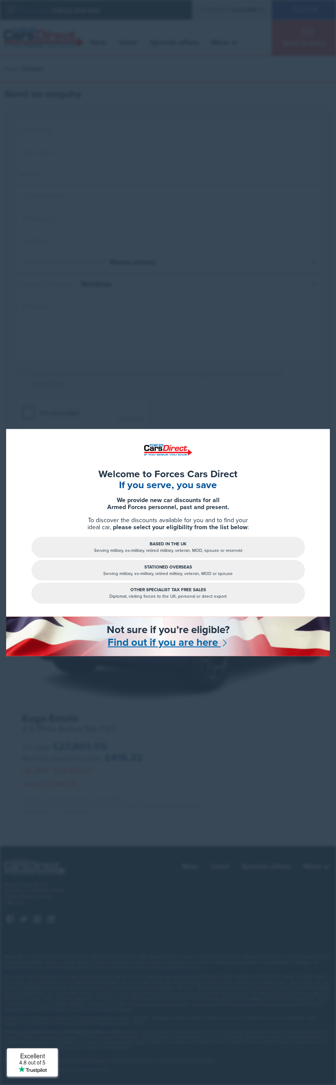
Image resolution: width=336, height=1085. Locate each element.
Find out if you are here (164, 643)
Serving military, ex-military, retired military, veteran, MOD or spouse (168, 570)
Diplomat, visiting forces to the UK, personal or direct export (168, 593)
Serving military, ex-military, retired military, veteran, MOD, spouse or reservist (168, 547)
